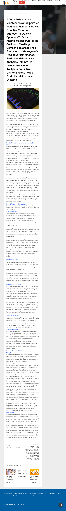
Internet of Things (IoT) (33, 447)
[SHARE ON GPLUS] (13, 447)
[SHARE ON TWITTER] (7, 447)
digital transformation (33, 446)
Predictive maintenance (33, 453)
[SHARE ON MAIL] (19, 447)
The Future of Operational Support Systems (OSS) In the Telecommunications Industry (11, 479)
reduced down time (31, 458)
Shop (21, 2)
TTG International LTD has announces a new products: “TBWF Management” (34, 479)
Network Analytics (30, 449)
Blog (25, 13)
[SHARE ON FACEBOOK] (10, 447)
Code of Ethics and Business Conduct (14, 504)
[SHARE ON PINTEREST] (16, 447)
